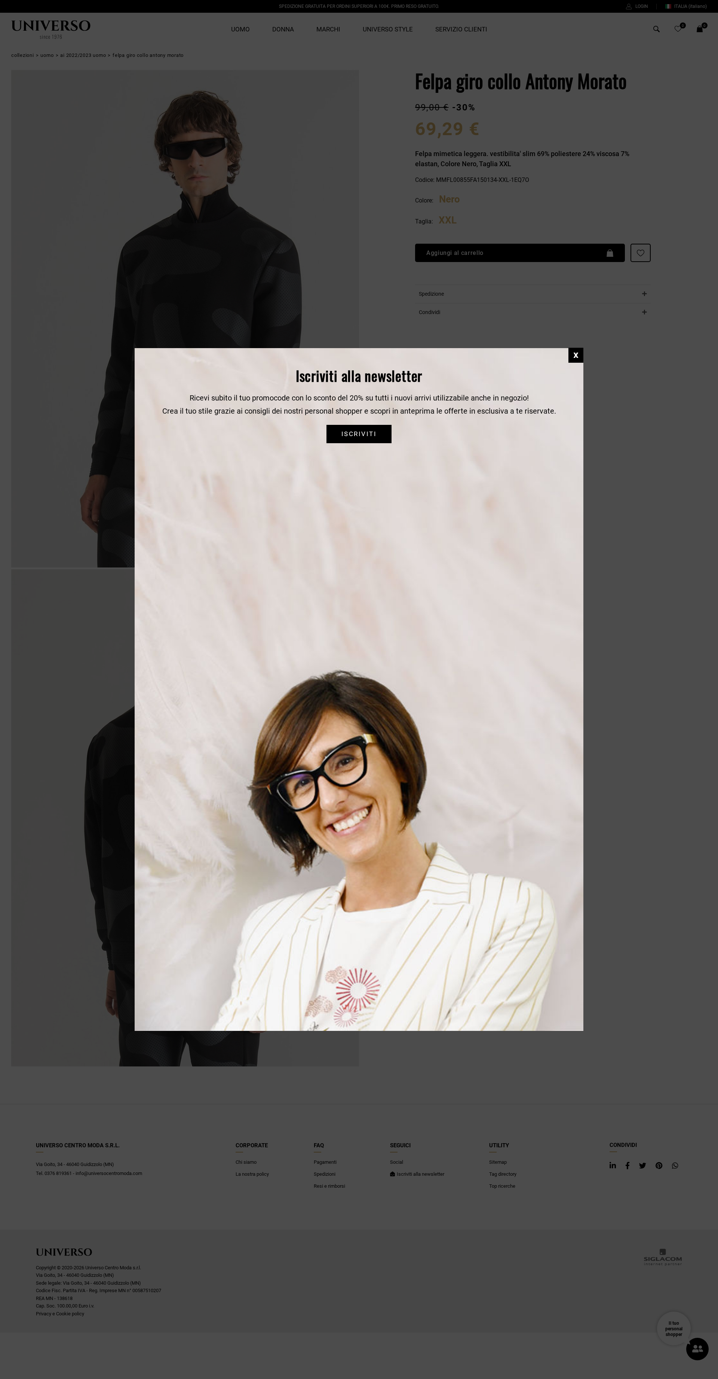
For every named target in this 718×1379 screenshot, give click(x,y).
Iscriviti (359, 434)
